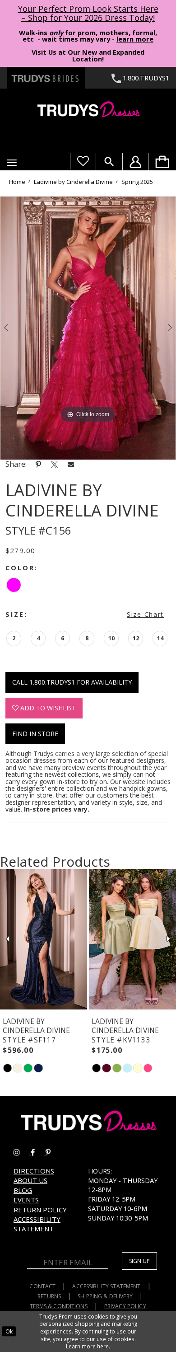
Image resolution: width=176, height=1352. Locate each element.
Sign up (139, 1261)
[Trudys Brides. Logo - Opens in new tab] (46, 78)
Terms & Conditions (59, 1306)
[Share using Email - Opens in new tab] (71, 464)
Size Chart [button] (145, 614)
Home (17, 181)
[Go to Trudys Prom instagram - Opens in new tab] (22, 1152)
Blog (23, 1190)
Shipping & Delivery (105, 1296)
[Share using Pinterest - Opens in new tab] (38, 464)
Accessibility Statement (37, 1224)
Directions (34, 1170)
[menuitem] (162, 161)
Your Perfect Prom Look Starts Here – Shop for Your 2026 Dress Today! (88, 13)
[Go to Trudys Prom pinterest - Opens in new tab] (53, 1152)
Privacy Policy (125, 1306)
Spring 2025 (137, 181)
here (103, 1346)
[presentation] (43, 939)
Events (26, 1199)
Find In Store (35, 733)
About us (30, 1180)
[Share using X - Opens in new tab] (54, 464)
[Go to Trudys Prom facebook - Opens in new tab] (38, 1152)
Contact (42, 1286)
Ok (9, 1331)
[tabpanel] (88, 328)
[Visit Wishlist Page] (83, 161)
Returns (49, 1296)
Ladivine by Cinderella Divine (73, 181)
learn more (134, 38)
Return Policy (40, 1209)
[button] (11, 162)
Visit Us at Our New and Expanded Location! (88, 55)
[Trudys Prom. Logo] (88, 110)
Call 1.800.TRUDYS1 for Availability (72, 682)
